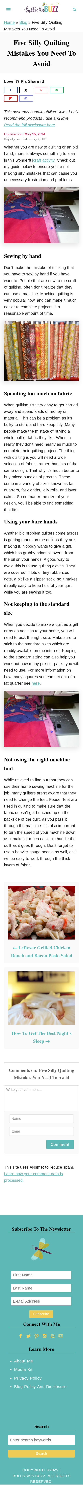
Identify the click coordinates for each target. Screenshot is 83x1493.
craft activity (43, 160)
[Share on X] (26, 90)
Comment (60, 1144)
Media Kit (23, 1369)
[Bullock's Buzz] (41, 9)
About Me (23, 1361)
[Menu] (8, 9)
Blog (23, 22)
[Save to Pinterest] (41, 90)
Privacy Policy (28, 1378)
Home (9, 22)
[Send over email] (57, 90)
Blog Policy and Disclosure (40, 1386)
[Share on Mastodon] (26, 98)
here (36, 683)
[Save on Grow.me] (68, 90)
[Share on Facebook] (11, 90)
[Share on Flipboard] (11, 98)
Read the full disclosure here (29, 125)
